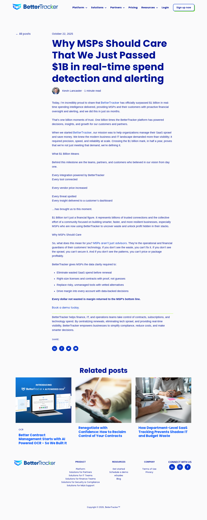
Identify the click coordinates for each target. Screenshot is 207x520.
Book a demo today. (65, 307)
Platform (78, 7)
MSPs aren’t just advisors (110, 243)
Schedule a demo (118, 472)
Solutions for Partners (80, 472)
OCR (21, 429)
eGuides (118, 475)
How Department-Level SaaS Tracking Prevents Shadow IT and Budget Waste (163, 431)
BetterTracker (110, 103)
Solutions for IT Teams (80, 475)
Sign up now (183, 7)
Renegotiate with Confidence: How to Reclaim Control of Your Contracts (102, 431)
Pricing (133, 7)
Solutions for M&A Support (80, 485)
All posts (25, 34)
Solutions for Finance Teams (80, 478)
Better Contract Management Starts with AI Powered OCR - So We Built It (43, 439)
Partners (116, 7)
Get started (119, 468)
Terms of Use (149, 468)
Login (165, 7)
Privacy (149, 472)
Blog (119, 478)
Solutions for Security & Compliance (80, 482)
